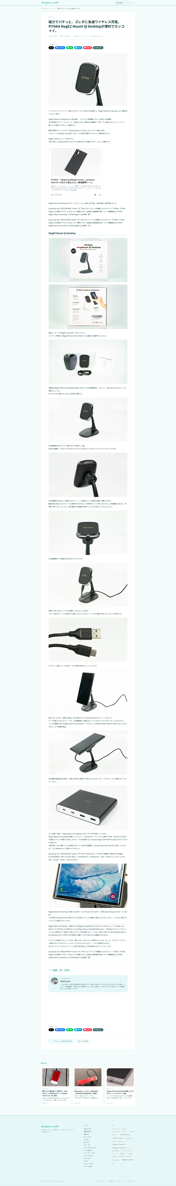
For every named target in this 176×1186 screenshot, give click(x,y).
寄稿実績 (111, 1181)
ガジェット (52, 17)
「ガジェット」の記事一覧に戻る (62, 1041)
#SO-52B (128, 1156)
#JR (113, 1163)
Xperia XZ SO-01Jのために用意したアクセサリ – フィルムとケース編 (120, 1092)
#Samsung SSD (115, 1160)
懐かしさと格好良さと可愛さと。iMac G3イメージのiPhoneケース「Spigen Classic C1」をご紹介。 (55, 1093)
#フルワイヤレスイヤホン (127, 1151)
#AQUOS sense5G (116, 1131)
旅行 (86, 1142)
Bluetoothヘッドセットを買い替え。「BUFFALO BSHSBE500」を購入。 (87, 1092)
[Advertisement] (88, 1008)
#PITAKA (67, 970)
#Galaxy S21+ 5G (129, 1138)
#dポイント (115, 1135)
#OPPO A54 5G (125, 1135)
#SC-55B (114, 1141)
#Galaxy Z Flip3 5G (118, 1148)
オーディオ (88, 1156)
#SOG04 (124, 1129)
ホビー (87, 1145)
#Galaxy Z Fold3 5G (118, 1144)
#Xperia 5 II (130, 1153)
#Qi (61, 970)
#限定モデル (123, 1153)
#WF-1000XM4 (115, 1151)
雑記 (86, 1134)
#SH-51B (114, 1156)
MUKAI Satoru (65, 981)
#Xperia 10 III (127, 1159)
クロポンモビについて (101, 1181)
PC (86, 1161)
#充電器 (55, 970)
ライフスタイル (89, 1148)
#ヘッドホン (115, 1153)
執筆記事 (88, 1131)
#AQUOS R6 (121, 1156)
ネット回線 (88, 1150)
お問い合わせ (131, 1181)
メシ (86, 1139)
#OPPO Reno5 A (117, 1138)
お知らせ (87, 1129)
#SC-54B (120, 1141)
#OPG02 (132, 1131)
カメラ (87, 1158)
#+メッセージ (130, 1148)
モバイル (88, 1166)
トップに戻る (84, 1041)
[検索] (134, 3)
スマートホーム (89, 1153)
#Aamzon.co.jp (116, 1129)
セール (87, 1137)
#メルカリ (125, 1131)
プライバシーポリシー (121, 1181)
